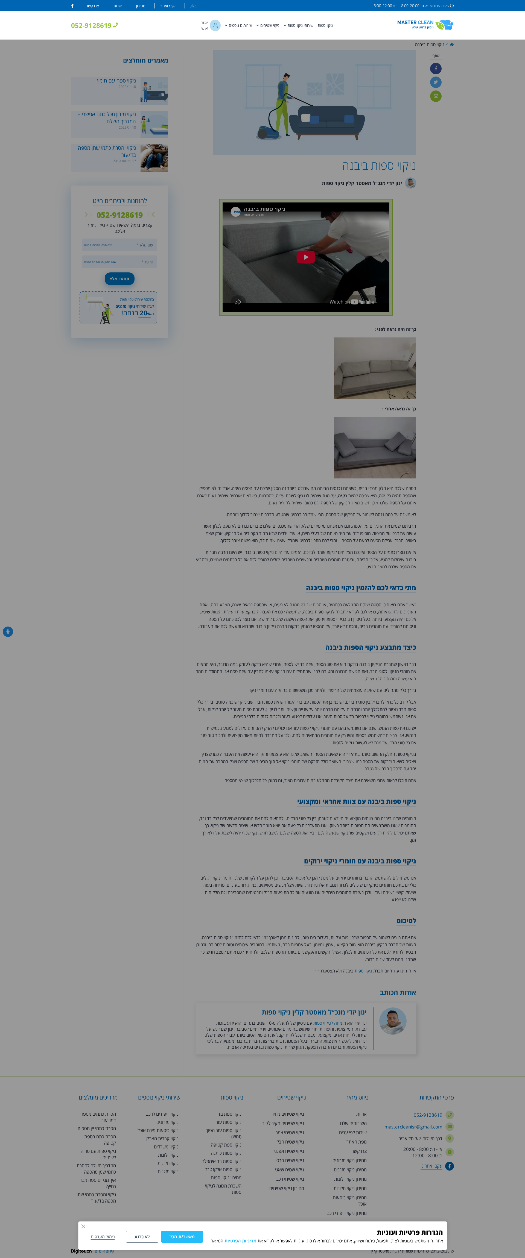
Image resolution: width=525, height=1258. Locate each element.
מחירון (140, 5)
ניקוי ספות (325, 25)
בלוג (193, 5)
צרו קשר (92, 5)
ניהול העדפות (103, 1237)
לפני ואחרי (168, 5)
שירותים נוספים (240, 25)
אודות (117, 5)
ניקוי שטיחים (269, 25)
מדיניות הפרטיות (240, 1241)
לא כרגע (142, 1237)
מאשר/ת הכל (182, 1237)
